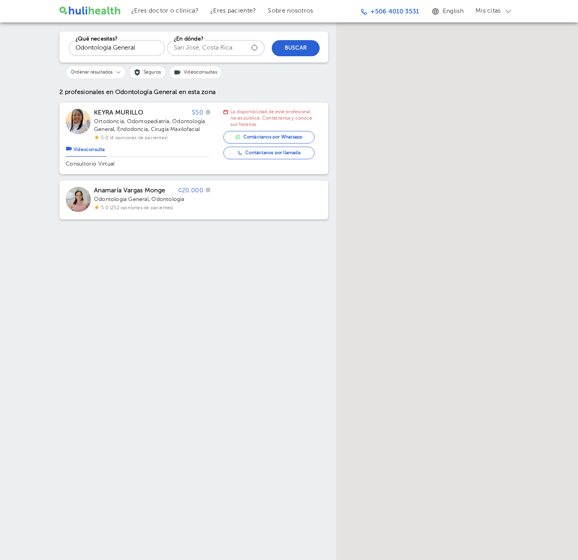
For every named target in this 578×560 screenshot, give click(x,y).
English (453, 11)
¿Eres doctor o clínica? (165, 11)
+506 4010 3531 (394, 12)
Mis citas (488, 11)
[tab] (86, 147)
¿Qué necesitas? (96, 39)
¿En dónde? (189, 39)
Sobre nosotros (290, 11)
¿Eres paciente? (233, 11)
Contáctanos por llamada (272, 153)
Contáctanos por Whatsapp (273, 137)
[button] (96, 72)
